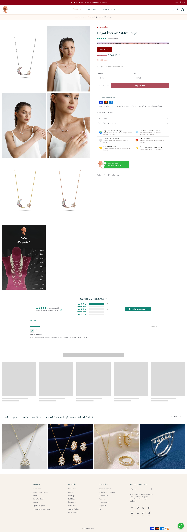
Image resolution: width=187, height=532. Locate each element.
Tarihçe (35, 502)
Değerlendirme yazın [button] (137, 309)
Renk (136, 73)
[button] (102, 39)
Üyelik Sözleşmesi (39, 506)
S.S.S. (177, 2)
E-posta (133, 489)
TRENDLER (92, 9)
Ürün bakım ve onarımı (107, 492)
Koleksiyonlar (72, 489)
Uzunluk (100, 73)
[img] (35, 327)
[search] (173, 9)
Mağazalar (102, 506)
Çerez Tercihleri (38, 499)
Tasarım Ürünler (74, 509)
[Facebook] (132, 507)
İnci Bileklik (72, 502)
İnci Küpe (71, 499)
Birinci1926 (90, 528)
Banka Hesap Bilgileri (40, 492)
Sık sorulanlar (103, 495)
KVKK (35, 495)
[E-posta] (143, 513)
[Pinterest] (137, 507)
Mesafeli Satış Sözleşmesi (41, 509)
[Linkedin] (137, 513)
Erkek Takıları (72, 512)
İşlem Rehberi (104, 502)
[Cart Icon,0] (182, 9)
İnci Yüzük (71, 506)
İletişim (182, 2)
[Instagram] (143, 507)
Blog (100, 509)
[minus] (99, 85)
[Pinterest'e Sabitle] (113, 175)
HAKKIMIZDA (108, 9)
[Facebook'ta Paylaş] (104, 175)
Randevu (102, 499)
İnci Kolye (88, 17)
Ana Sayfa (78, 17)
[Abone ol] (151, 489)
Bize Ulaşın (37, 489)
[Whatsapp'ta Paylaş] (118, 175)
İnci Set (70, 492)
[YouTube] (132, 513)
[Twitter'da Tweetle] (108, 175)
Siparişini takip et (105, 489)
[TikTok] (149, 507)
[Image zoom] (24, 59)
